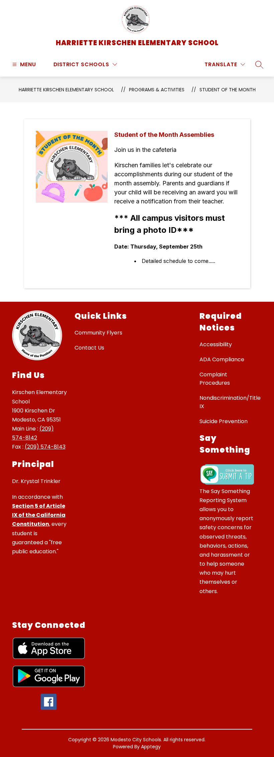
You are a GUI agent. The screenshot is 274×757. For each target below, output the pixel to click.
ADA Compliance (221, 359)
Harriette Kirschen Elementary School (66, 89)
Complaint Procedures (214, 379)
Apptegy (151, 746)
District (66, 64)
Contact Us (89, 348)
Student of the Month (227, 89)
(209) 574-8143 (45, 447)
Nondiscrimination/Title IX (230, 402)
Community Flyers (98, 333)
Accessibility (215, 344)
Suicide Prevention (223, 421)
